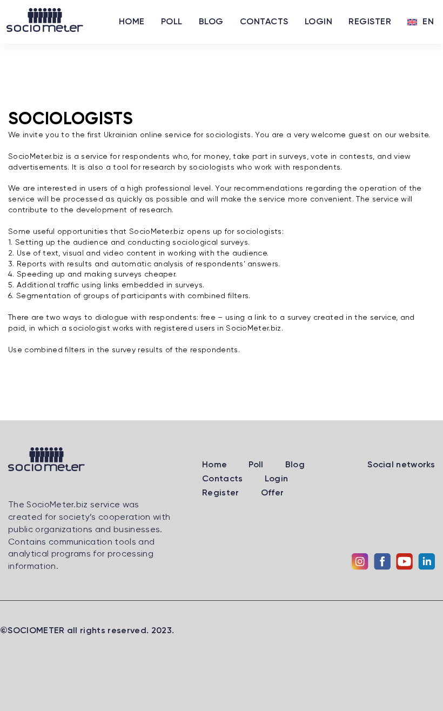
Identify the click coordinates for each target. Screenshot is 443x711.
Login (319, 22)
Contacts (264, 22)
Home (132, 22)
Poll (172, 22)
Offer (272, 493)
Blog (211, 22)
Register (369, 22)
